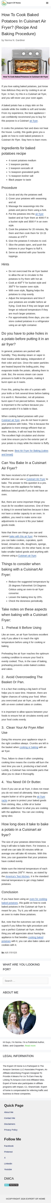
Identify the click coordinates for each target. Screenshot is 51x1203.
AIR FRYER (11, 952)
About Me (8, 1112)
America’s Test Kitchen (17, 876)
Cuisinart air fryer (11, 420)
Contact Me (9, 1118)
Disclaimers (9, 1124)
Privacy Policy (10, 1130)
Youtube (8, 1169)
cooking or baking (29, 747)
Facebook (9, 1146)
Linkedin (8, 1163)
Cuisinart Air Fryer (35, 479)
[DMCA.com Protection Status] (11, 1185)
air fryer (34, 120)
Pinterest (8, 1152)
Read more (30, 1045)
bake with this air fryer (20, 536)
